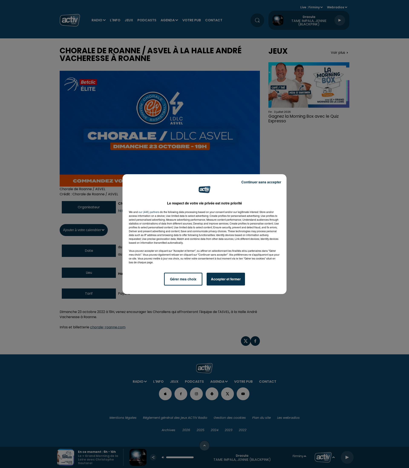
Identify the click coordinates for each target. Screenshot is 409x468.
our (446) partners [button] (148, 212)
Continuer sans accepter (261, 182)
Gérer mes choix (183, 279)
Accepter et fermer (226, 279)
